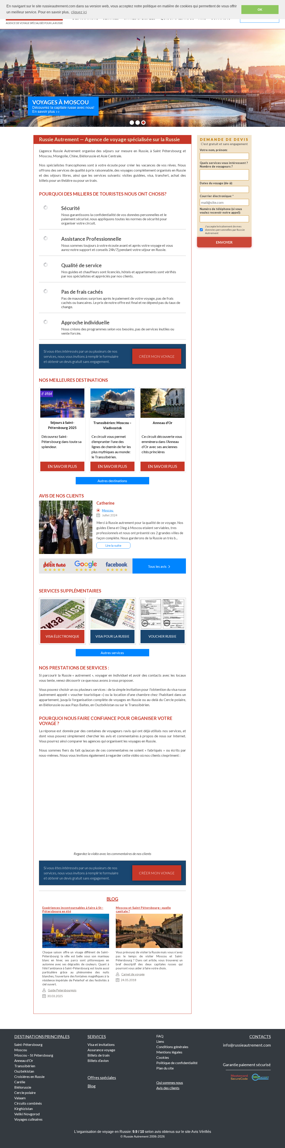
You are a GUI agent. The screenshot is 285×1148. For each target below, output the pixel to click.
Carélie (19, 1082)
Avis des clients (167, 1088)
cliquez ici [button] (79, 12)
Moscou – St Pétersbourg (33, 1055)
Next (276, 81)
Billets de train (99, 1055)
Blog (92, 1085)
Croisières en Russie (29, 1076)
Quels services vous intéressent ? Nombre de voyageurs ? (224, 164)
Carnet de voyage (133, 974)
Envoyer (224, 242)
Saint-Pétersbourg (28, 1044)
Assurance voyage (101, 1050)
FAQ (159, 1036)
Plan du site (165, 1068)
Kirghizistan (23, 1108)
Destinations (41, 1036)
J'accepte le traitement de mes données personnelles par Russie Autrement (225, 230)
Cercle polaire (25, 1092)
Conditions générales (172, 1047)
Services (97, 1036)
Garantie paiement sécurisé (247, 1064)
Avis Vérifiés (201, 1132)
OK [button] (260, 9)
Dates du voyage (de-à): (216, 183)
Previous (8, 81)
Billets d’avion (98, 1060)
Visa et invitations (101, 1044)
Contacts (260, 1036)
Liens (160, 1041)
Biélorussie (22, 1087)
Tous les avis (158, 566)
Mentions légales (169, 1052)
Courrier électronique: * (217, 196)
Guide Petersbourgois (62, 990)
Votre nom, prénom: (213, 150)
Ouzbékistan (24, 1071)
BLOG (112, 898)
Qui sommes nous (169, 1082)
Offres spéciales (102, 1077)
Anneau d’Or (23, 1060)
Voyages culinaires (28, 1119)
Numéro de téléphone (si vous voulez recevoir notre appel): (221, 210)
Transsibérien (24, 1066)
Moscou (108, 510)
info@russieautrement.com (247, 1045)
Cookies (162, 1057)
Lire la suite (113, 545)
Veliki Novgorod (27, 1114)
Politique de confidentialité (176, 1063)
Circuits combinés (28, 1103)
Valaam (20, 1098)
